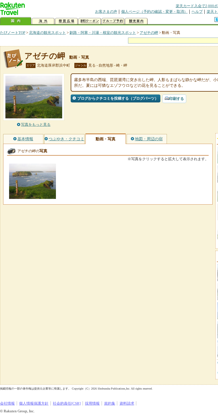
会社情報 (7, 403)
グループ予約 (113, 21)
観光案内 (136, 21)
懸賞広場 (66, 21)
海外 (43, 21)
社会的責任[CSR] (67, 403)
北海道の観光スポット (47, 32)
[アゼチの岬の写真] (32, 196)
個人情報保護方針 (34, 403)
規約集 (109, 403)
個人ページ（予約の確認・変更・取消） (154, 11)
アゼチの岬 (149, 32)
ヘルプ (197, 11)
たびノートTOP (12, 32)
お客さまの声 (106, 11)
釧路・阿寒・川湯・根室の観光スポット (103, 32)
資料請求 (127, 403)
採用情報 (92, 403)
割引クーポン (89, 21)
